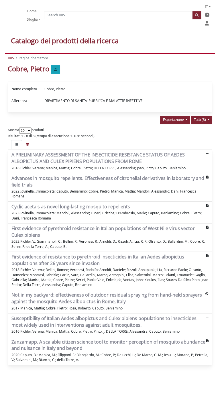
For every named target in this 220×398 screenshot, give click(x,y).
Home (32, 11)
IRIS (11, 58)
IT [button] (206, 6)
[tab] (16, 144)
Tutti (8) (200, 119)
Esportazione (174, 119)
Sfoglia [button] (32, 19)
